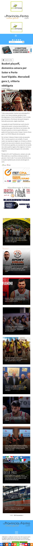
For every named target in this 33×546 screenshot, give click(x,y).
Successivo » (19, 515)
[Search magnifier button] (23, 42)
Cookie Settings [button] (6, 542)
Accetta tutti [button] (15, 542)
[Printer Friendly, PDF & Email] (6, 165)
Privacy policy (23, 542)
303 (15, 515)
